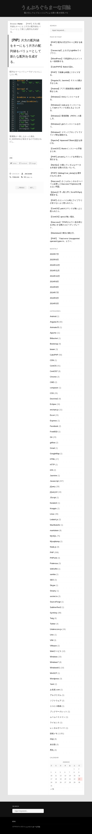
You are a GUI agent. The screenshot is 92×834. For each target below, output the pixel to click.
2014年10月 (55, 276)
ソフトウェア (55, 701)
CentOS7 (54, 371)
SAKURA (53, 569)
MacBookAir (55, 525)
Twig (52, 618)
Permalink (15, 177)
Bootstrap (54, 344)
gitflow (52, 443)
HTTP (52, 465)
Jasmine (53, 476)
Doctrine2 (54, 399)
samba (53, 574)
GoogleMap (54, 454)
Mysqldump (55, 541)
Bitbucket (54, 338)
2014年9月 (54, 282)
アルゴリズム (55, 695)
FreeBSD (54, 432)
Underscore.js (56, 629)
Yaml (52, 684)
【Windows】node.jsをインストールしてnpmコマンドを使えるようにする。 (65, 107)
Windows (54, 657)
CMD (52, 382)
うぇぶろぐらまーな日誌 (46, 7)
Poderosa (54, 563)
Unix (52, 635)
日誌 (52, 739)
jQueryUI (53, 492)
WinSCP (53, 673)
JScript (53, 497)
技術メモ (29, 177)
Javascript (54, 481)
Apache (53, 333)
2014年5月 (54, 303)
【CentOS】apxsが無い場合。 (63, 217)
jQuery (53, 487)
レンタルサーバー (57, 728)
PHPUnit (53, 558)
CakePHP (54, 355)
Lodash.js (54, 519)
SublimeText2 (55, 607)
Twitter (53, 624)
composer (54, 388)
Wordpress (54, 679)
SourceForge (55, 602)
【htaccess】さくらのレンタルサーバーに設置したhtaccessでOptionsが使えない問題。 (66, 184)
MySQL (53, 536)
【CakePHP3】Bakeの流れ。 (62, 67)
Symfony (53, 613)
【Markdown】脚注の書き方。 (63, 233)
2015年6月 (54, 260)
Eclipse (53, 404)
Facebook (54, 426)
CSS (52, 393)
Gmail (52, 448)
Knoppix (53, 508)
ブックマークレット (58, 712)
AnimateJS (54, 327)
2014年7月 (54, 292)
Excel (52, 415)
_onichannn (28, 174)
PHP (25, 177)
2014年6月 (54, 298)
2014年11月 (55, 271)
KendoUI (53, 503)
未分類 (53, 744)
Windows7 (54, 662)
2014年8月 (54, 287)
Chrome (53, 377)
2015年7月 (54, 254)
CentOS (53, 366)
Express (53, 421)
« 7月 (52, 789)
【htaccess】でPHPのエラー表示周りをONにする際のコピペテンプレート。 (66, 225)
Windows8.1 (55, 668)
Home (20, 24)
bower (52, 349)
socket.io (54, 596)
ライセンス (54, 723)
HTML (52, 459)
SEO (52, 580)
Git (51, 437)
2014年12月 (55, 265)
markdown (54, 530)
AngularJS (54, 322)
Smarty (53, 591)
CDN (52, 360)
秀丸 (52, 750)
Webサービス (55, 651)
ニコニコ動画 (55, 706)
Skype (52, 585)
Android (53, 316)
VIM (51, 640)
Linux (52, 514)
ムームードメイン (57, 717)
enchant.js (54, 410)
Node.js (53, 547)
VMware (53, 646)
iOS (51, 470)
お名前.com (55, 690)
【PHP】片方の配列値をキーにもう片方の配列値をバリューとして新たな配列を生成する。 (25, 51)
